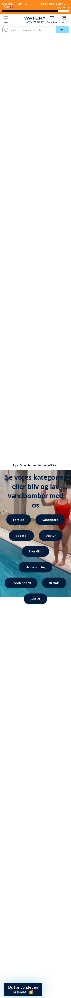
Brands (54, 583)
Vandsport (50, 519)
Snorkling (35, 551)
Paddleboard (21, 583)
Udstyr (50, 535)
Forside (18, 519)
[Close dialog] (27, 893)
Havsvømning (35, 567)
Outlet (35, 599)
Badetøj (21, 535)
